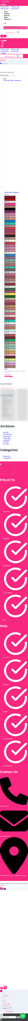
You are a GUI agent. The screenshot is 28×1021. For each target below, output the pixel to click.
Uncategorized (7, 458)
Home (6, 11)
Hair (5, 405)
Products (6, 13)
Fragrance (6, 403)
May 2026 (6, 432)
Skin (5, 398)
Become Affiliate (7, 1004)
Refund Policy (6, 538)
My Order (5, 711)
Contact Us (7, 19)
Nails (4, 1000)
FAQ (4, 619)
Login (3, 36)
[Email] (5, 889)
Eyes (4, 997)
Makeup (6, 408)
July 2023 (6, 441)
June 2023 (6, 443)
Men (5, 410)
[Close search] (1, 1014)
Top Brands (7, 415)
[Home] (1, 63)
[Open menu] (2, 46)
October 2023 (7, 438)
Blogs (6, 17)
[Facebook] (2, 4)
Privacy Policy (6, 511)
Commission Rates (7, 765)
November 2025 (7, 434)
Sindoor (5, 1002)
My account (5, 1008)
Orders (7, 1009)
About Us (7, 15)
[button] (23, 1016)
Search (18, 1017)
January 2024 (7, 436)
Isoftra (3, 885)
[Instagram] (4, 4)
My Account (6, 684)
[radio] (9, 197)
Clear (5, 369)
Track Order (6, 657)
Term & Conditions (7, 592)
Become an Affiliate (5, 1)
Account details (9, 1011)
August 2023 (6, 440)
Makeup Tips (6, 456)
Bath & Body (7, 400)
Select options (7, 376)
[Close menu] (1, 991)
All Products (6, 995)
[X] (4, 40)
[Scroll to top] (2, 987)
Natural (6, 413)
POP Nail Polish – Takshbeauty (11, 192)
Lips (4, 999)
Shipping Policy (6, 565)
